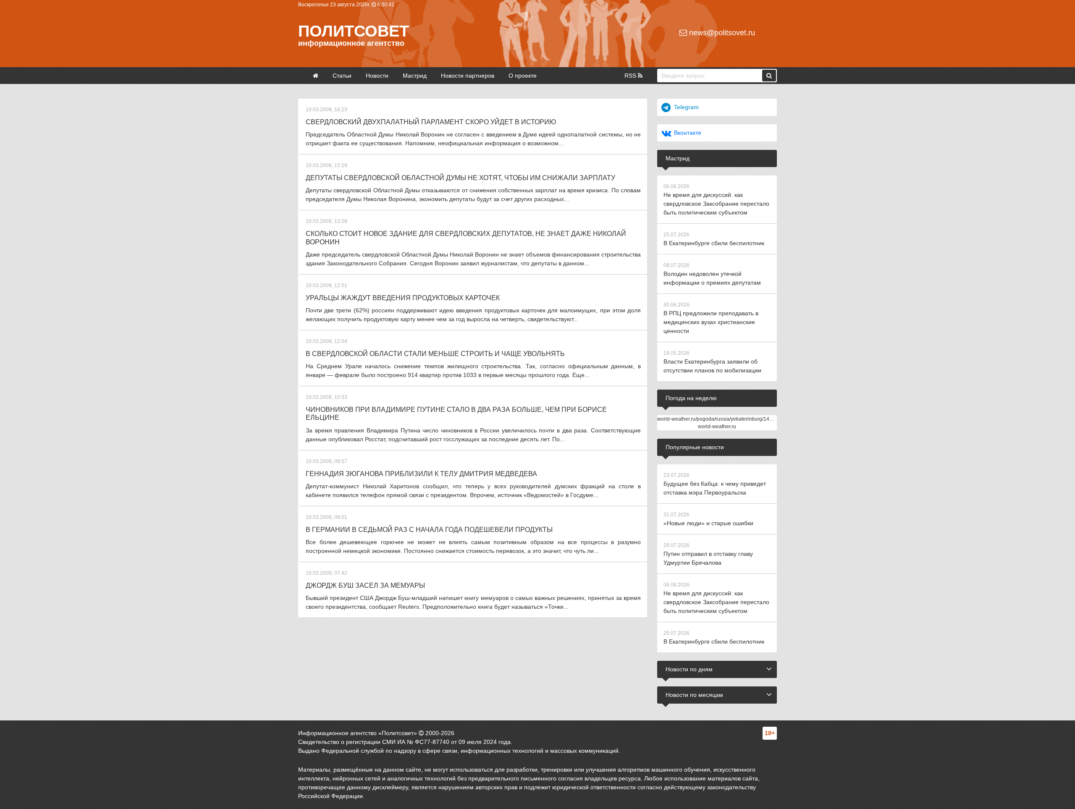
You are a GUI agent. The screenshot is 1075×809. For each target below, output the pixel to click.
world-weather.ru (717, 426)
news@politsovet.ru (721, 33)
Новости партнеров (467, 75)
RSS (631, 75)
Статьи (342, 75)
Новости (377, 75)
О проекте (523, 75)
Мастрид (415, 75)
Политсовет (353, 31)
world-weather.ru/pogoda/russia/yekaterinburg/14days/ (719, 419)
